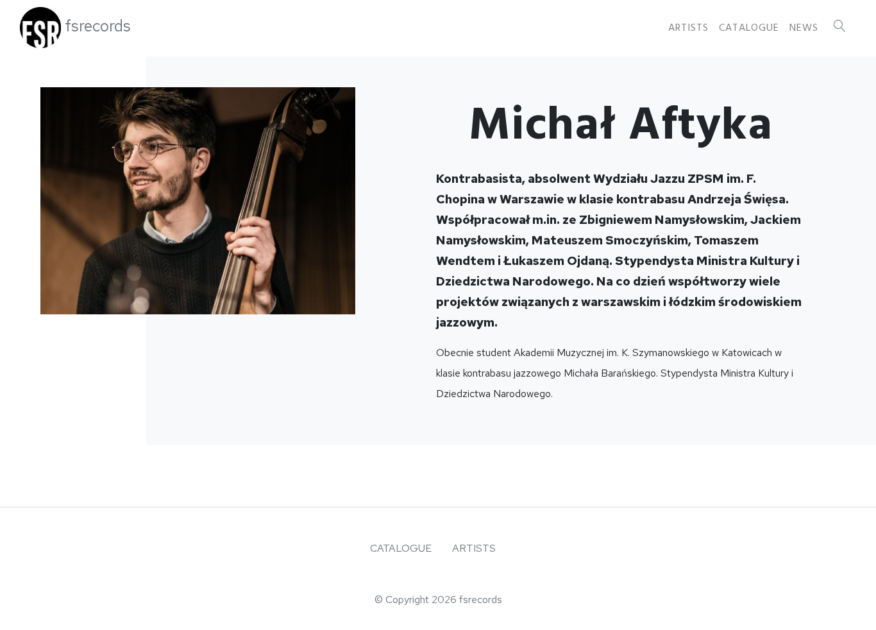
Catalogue (749, 28)
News (803, 28)
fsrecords (98, 26)
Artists (688, 28)
